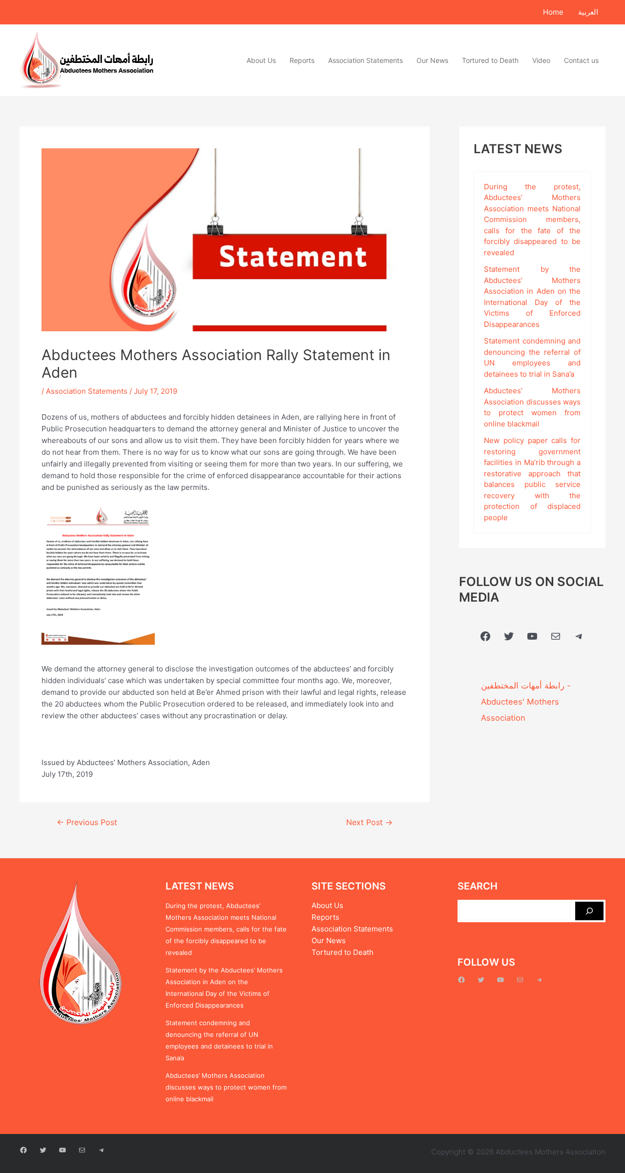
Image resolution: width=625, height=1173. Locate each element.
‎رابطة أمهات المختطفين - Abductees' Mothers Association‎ (526, 702)
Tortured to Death (490, 60)
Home (553, 12)
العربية (588, 12)
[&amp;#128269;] (589, 911)
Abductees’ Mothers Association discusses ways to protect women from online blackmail (226, 1087)
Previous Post (87, 823)
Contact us (581, 60)
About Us (261, 60)
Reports (302, 60)
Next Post (369, 823)
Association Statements (365, 60)
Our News (432, 60)
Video (541, 60)
